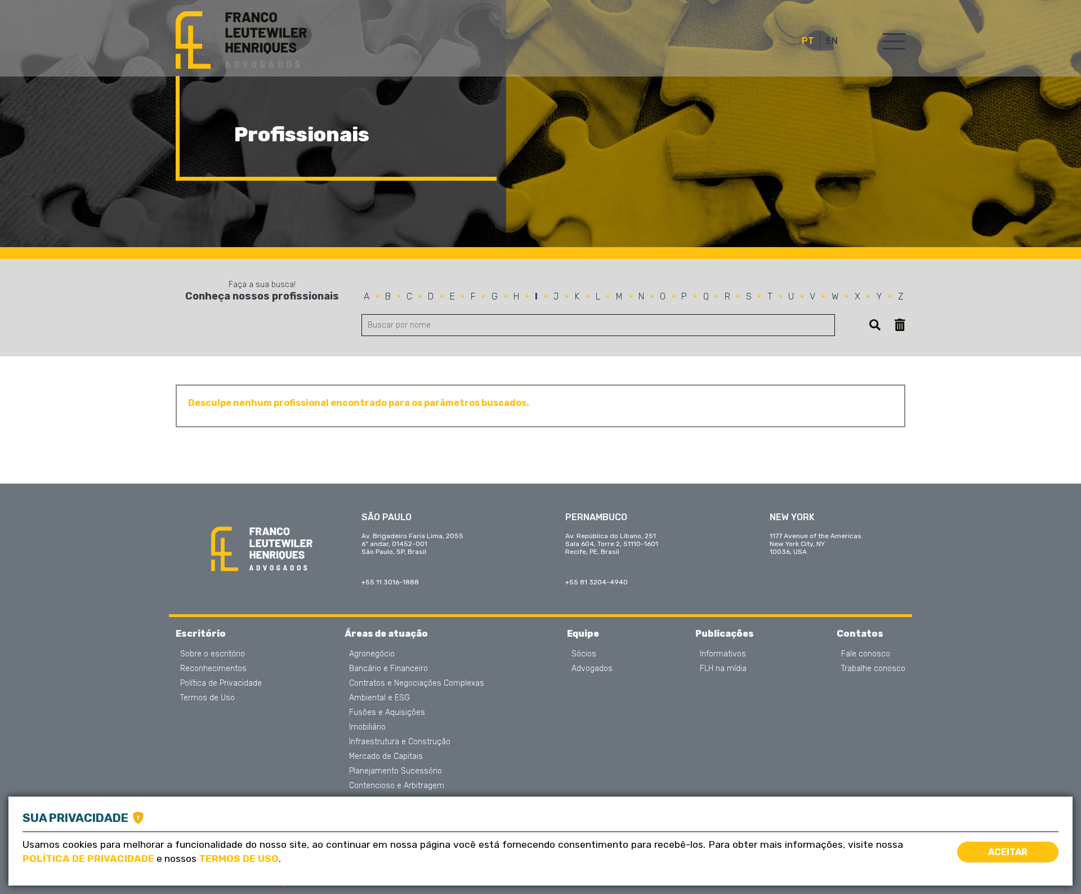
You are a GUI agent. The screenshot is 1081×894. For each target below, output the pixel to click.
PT (808, 41)
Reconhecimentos (213, 669)
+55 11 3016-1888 (390, 582)
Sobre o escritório (212, 654)
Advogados (592, 669)
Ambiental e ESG (379, 698)
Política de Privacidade (221, 683)
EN (832, 41)
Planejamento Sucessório (395, 771)
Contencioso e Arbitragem (396, 786)
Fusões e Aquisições (387, 713)
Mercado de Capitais (386, 757)
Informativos (723, 654)
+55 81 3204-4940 (596, 582)
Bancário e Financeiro (388, 669)
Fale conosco (865, 654)
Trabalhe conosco (873, 669)
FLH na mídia (723, 669)
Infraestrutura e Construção (399, 742)
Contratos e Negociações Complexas (416, 683)
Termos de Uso (207, 698)
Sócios (583, 654)
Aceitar (1008, 852)
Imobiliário (367, 727)
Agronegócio (372, 654)
